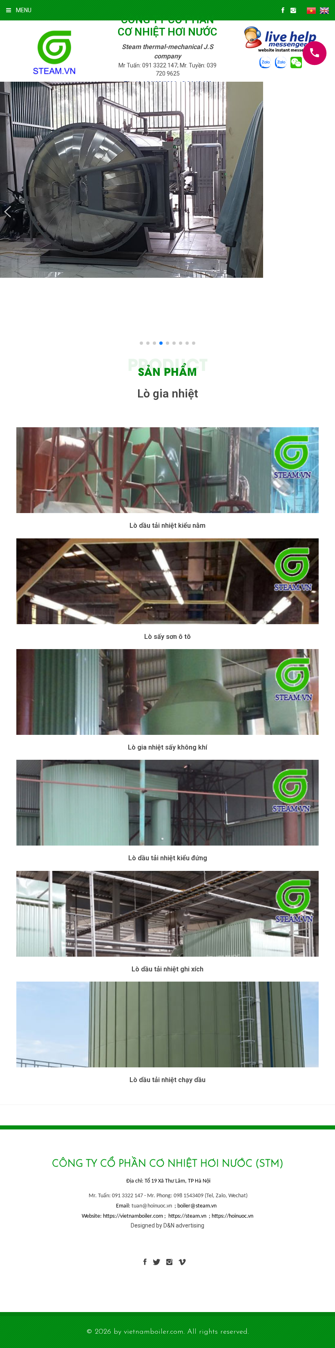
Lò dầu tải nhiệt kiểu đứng (167, 858)
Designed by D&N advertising (167, 1225)
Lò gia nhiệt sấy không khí (167, 747)
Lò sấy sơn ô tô (167, 637)
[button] (7, 212)
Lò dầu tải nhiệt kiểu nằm (167, 525)
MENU (23, 10)
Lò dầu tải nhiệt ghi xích (167, 969)
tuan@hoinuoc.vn (152, 1206)
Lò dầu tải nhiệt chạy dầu (167, 1080)
